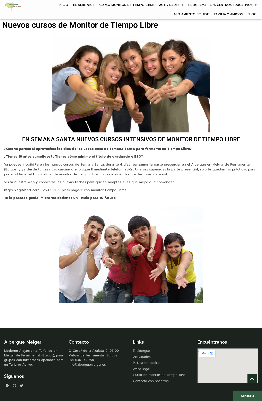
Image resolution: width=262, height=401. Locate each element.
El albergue (83, 5)
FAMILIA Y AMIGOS (228, 14)
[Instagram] (14, 386)
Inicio (63, 5)
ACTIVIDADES (169, 5)
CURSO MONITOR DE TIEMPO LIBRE (126, 5)
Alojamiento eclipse (191, 14)
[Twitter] (21, 386)
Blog (252, 14)
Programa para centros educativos (220, 5)
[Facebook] (7, 386)
